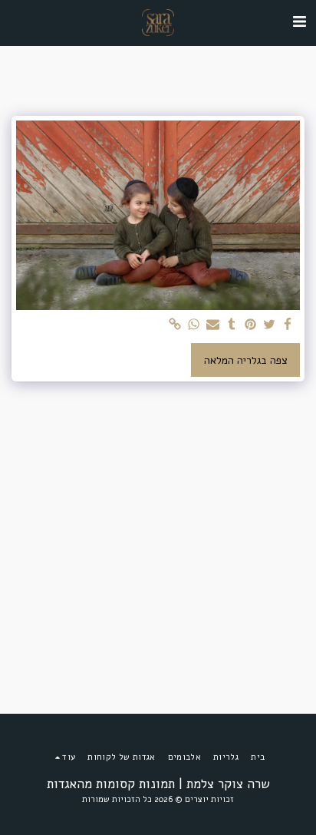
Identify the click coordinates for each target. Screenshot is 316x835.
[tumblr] (232, 325)
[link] (176, 325)
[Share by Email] (213, 325)
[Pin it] (251, 325)
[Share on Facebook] (288, 325)
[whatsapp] (194, 325)
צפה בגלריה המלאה (246, 360)
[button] (299, 22)
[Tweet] (269, 325)
